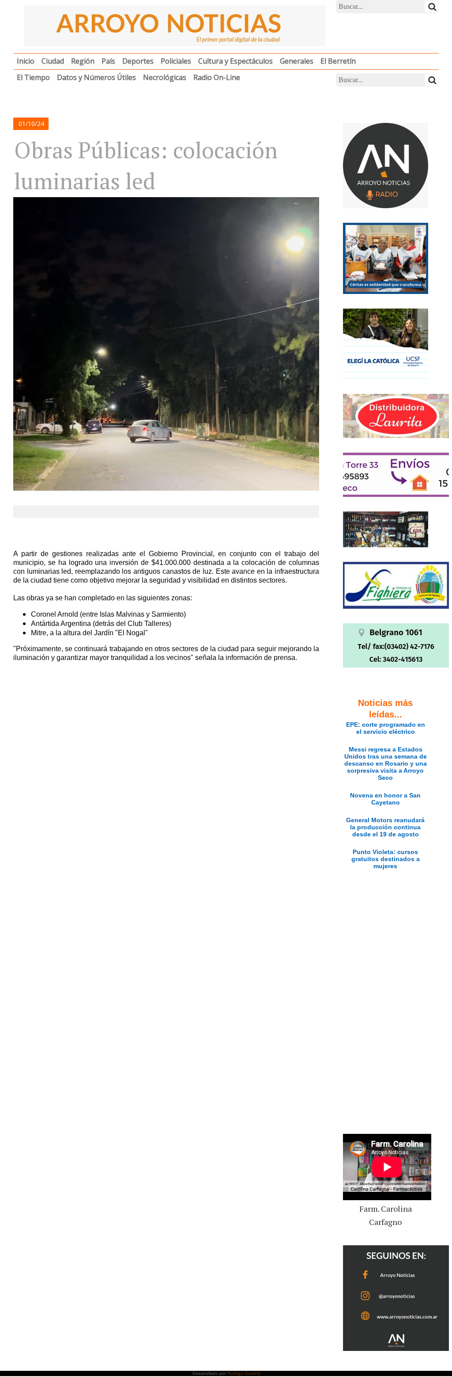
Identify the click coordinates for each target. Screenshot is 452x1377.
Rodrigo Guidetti (243, 1373)
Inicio (25, 61)
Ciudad (52, 61)
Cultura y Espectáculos (235, 61)
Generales (296, 61)
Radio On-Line (216, 77)
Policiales (176, 61)
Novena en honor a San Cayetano (385, 799)
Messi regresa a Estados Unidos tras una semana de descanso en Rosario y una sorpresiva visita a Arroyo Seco (385, 763)
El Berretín (338, 61)
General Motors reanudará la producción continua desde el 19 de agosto (385, 827)
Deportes (138, 61)
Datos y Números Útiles (96, 77)
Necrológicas (164, 77)
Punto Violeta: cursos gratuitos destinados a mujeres (385, 859)
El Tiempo (33, 77)
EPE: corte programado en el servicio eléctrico (385, 728)
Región (82, 61)
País (108, 61)
